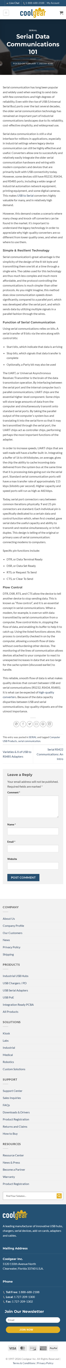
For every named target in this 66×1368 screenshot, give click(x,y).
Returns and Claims (15, 1126)
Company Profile (13, 925)
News (6, 940)
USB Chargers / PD (15, 983)
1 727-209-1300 (24, 1297)
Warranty (9, 1176)
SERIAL (33, 30)
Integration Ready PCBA (18, 1004)
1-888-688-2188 (34, 2)
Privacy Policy (11, 947)
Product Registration (16, 1119)
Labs (6, 1040)
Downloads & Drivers (16, 1112)
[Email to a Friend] (36, 724)
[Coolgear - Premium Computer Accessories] (33, 12)
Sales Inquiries (12, 1097)
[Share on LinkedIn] (50, 724)
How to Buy (10, 1133)
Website (12, 858)
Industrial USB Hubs (15, 976)
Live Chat (14, 2)
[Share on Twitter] (30, 724)
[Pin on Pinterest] (43, 724)
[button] (6, 13)
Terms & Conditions (24, 1363)
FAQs (6, 1105)
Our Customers (12, 933)
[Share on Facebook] (23, 724)
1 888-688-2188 (29, 1292)
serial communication (29, 741)
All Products (10, 1011)
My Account (53, 2)
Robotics (8, 1062)
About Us (9, 918)
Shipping (8, 954)
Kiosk (6, 1033)
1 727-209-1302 (22, 1301)
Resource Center (13, 1155)
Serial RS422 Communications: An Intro (50, 754)
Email (11, 841)
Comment (13, 792)
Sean (50, 63)
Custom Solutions (14, 1069)
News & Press (11, 1162)
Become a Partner (14, 1169)
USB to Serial (25, 195)
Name (11, 824)
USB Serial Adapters (15, 990)
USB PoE (8, 997)
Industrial (9, 1047)
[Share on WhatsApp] (16, 724)
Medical (8, 1054)
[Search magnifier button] (59, 1195)
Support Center (12, 1090)
